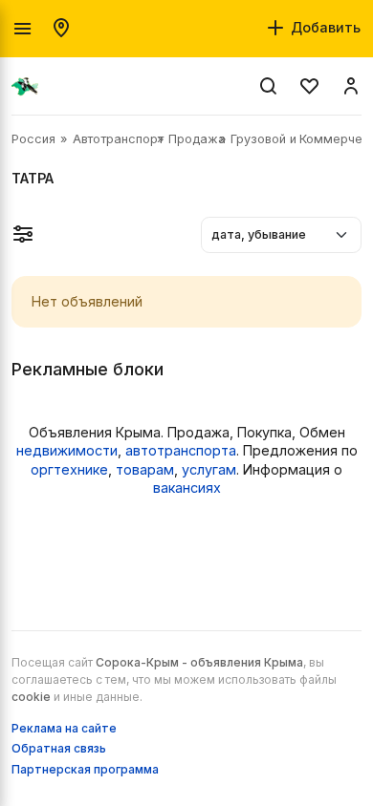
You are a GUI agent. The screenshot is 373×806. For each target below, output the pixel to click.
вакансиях (187, 487)
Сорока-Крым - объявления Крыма (199, 662)
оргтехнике (69, 469)
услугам (209, 469)
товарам (145, 469)
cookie (31, 696)
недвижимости (67, 450)
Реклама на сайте (64, 728)
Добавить (324, 27)
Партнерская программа (85, 769)
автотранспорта (180, 450)
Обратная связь (58, 748)
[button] (22, 233)
